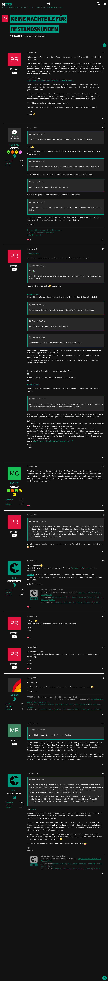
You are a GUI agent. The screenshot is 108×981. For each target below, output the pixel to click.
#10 (102, 723)
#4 (103, 466)
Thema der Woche (46, 709)
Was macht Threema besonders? (39, 232)
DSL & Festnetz (95, 704)
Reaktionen (9, 161)
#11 (103, 773)
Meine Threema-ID (34, 235)
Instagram (77, 602)
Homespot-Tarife (81, 704)
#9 (103, 678)
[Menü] (105, 4)
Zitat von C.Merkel (39, 521)
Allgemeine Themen (46, 704)
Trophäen (8, 163)
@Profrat (30, 575)
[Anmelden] (48, 4)
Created (56, 602)
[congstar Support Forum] (7, 4)
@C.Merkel (86, 568)
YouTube (87, 602)
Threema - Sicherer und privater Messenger (44, 230)
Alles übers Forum (59, 597)
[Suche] (98, 4)
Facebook (66, 602)
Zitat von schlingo (38, 265)
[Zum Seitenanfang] (104, 978)
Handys (30, 707)
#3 (103, 249)
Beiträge (8, 166)
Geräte (52, 600)
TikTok (95, 602)
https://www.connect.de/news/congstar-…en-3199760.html (49, 80)
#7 (103, 616)
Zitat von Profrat (38, 134)
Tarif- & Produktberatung (76, 597)
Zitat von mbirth (38, 779)
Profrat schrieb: (33, 253)
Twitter (77, 709)
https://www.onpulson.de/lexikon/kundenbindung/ (52, 441)
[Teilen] (104, 45)
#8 (103, 647)
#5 (103, 515)
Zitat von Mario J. (38, 182)
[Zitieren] (102, 118)
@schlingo (74, 568)
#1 (103, 52)
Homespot (91, 597)
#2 (103, 128)
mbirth (33, 809)
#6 (103, 561)
